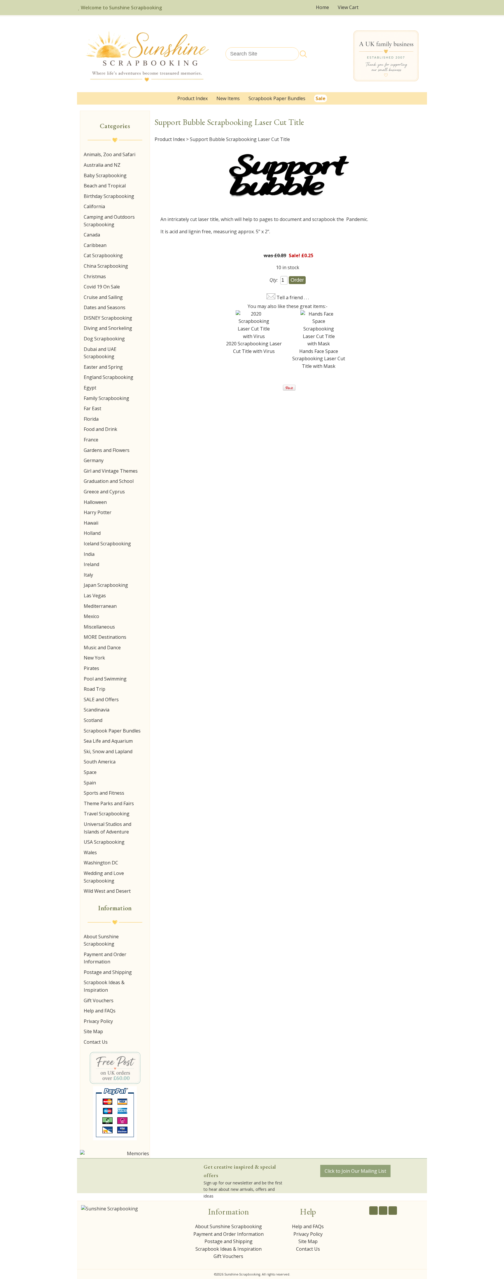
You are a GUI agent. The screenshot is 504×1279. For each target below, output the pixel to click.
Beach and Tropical (105, 185)
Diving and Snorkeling (108, 328)
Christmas (95, 276)
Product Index (192, 98)
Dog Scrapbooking (104, 338)
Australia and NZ (102, 165)
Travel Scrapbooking (107, 813)
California (94, 206)
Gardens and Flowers (107, 450)
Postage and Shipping (108, 972)
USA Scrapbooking (104, 842)
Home (322, 7)
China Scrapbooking (106, 266)
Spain (90, 782)
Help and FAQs (100, 1010)
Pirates (91, 668)
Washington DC (101, 862)
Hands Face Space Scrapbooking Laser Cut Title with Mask (318, 358)
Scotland (93, 720)
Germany (94, 460)
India (89, 554)
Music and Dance (102, 647)
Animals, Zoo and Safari (109, 154)
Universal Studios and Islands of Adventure (107, 828)
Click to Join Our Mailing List (355, 1171)
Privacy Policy (98, 1021)
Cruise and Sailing (103, 297)
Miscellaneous (99, 627)
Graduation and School (109, 481)
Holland (92, 533)
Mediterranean (100, 606)
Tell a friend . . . (292, 297)
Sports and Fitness (104, 793)
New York (94, 658)
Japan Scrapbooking (106, 585)
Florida (91, 419)
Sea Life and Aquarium (108, 741)
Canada (92, 235)
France (91, 439)
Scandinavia (96, 710)
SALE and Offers (101, 699)
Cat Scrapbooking (103, 255)
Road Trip (94, 689)
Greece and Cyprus (104, 491)
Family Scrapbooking (106, 398)
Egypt (90, 387)
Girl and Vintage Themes (111, 471)
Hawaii (91, 523)
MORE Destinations (105, 637)
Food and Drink (100, 429)
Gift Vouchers (98, 1000)
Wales (90, 852)
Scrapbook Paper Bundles (277, 98)
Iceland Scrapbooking (107, 543)
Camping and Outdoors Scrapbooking (109, 221)
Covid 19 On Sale (102, 286)
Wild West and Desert (107, 891)
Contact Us (96, 1042)
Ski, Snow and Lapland (108, 751)
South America (100, 761)
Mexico (91, 616)
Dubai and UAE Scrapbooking (100, 353)
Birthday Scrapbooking (109, 196)
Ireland (91, 564)
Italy (88, 575)
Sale (321, 98)
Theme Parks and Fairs (109, 803)
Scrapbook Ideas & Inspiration (104, 986)
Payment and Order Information (105, 958)
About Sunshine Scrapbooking (101, 940)
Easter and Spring (103, 367)
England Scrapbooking (108, 377)
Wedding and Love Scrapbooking (104, 877)
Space (90, 772)
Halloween (95, 502)
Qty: (274, 280)
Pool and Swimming (105, 679)
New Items (228, 98)
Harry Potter (97, 512)
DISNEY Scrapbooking (108, 318)
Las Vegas (95, 595)
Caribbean (95, 245)
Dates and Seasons (104, 307)
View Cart (349, 7)
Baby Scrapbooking (105, 175)
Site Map (93, 1031)
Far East (92, 408)
